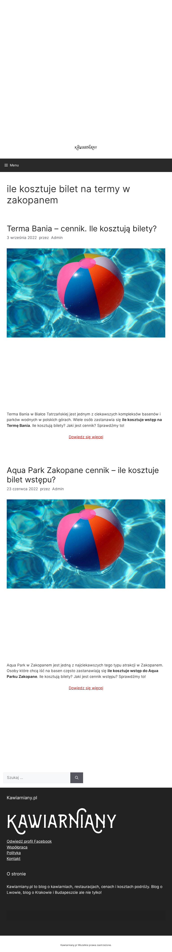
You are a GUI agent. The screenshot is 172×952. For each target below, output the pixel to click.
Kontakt (13, 858)
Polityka (14, 853)
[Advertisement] (86, 69)
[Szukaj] (76, 777)
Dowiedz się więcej (86, 437)
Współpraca (17, 847)
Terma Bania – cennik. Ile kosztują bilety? (82, 228)
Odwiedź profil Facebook (29, 841)
